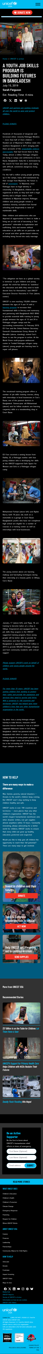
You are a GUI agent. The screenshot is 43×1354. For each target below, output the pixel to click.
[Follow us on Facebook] (5, 1289)
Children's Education (10, 1194)
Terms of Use (34, 1347)
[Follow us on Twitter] (9, 1289)
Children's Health (8, 1198)
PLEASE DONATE (10, 124)
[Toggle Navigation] (38, 4)
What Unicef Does (10, 1188)
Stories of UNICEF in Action (12, 1297)
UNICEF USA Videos (9, 1303)
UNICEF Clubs (7, 1279)
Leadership (6, 1242)
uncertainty (13, 183)
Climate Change (8, 1206)
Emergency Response (10, 1211)
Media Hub (6, 1292)
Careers (5, 1234)
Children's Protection (10, 1202)
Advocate (6, 1262)
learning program (10, 307)
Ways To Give (7, 1283)
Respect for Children (10, 1219)
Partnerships (7, 1247)
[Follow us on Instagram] (23, 1289)
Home (5, 59)
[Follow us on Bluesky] (32, 1289)
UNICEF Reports (8, 1295)
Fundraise (6, 1270)
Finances (6, 1238)
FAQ (37, 1350)
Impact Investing (8, 1274)
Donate (5, 1266)
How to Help (8, 1256)
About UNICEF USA (10, 1229)
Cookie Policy (34, 1345)
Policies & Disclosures (17, 1347)
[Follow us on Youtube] (18, 1289)
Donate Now (24, 12)
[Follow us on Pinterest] (27, 1289)
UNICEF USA (10, 4)
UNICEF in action (17, 59)
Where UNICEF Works (10, 1223)
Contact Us (6, 1318)
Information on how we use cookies (15, 1300)
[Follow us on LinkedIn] (14, 1289)
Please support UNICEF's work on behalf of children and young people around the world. (21, 666)
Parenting (6, 1215)
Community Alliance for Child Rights (15, 1251)
